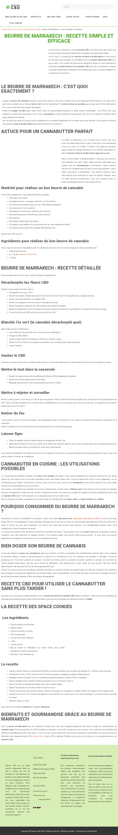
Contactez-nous (39, 795)
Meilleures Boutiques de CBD (43, 769)
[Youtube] (40, 807)
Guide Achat (73, 17)
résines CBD (37, 736)
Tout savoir (15, 23)
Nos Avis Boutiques (40, 778)
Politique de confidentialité (86, 831)
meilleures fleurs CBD (27, 254)
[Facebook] (34, 807)
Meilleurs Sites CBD (16, 17)
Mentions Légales (68, 831)
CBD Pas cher (54, 17)
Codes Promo (92, 17)
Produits (36, 17)
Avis (105, 17)
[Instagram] (38, 807)
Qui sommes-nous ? (40, 791)
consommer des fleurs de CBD (86, 518)
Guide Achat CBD (39, 773)
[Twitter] (36, 807)
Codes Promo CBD (40, 765)
